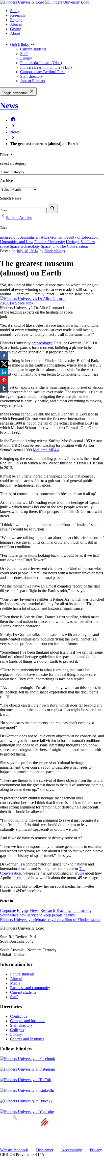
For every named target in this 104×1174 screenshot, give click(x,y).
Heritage (73, 242)
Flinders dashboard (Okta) (41, 63)
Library (26, 58)
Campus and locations (27, 1021)
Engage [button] (16, 20)
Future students (22, 974)
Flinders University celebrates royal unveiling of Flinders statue (50, 919)
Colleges (17, 1030)
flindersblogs (54, 251)
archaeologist (42, 343)
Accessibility (71, 1150)
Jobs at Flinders (32, 81)
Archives (7, 181)
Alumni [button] (16, 24)
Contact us (18, 1016)
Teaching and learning (73, 910)
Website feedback (14, 1150)
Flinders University (49, 242)
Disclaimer (44, 1150)
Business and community (30, 988)
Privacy (96, 1150)
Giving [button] (15, 29)
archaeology (9, 237)
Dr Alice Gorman (49, 237)
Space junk (50, 246)
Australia (27, 237)
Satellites (88, 242)
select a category (13, 163)
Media (15, 983)
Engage (23, 910)
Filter (4, 155)
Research (47, 910)
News (9, 105)
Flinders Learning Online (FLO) (46, 67)
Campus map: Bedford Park (42, 72)
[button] (23, 44)
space (4, 246)
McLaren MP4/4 (46, 450)
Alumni (16, 978)
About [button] (15, 33)
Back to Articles (16, 217)
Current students (33, 49)
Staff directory (31, 76)
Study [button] (14, 11)
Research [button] (17, 15)
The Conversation (74, 246)
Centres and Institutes (27, 1039)
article (79, 873)
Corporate (8, 910)
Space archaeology (25, 246)
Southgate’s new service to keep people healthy (37, 915)
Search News (10, 198)
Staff (24, 53)
